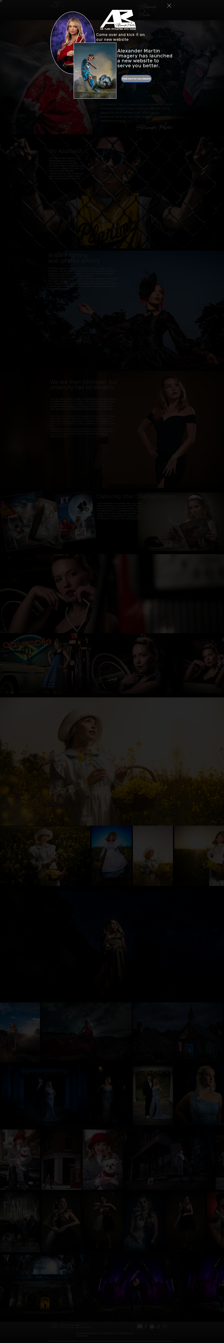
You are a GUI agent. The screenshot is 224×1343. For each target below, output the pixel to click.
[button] (169, 6)
